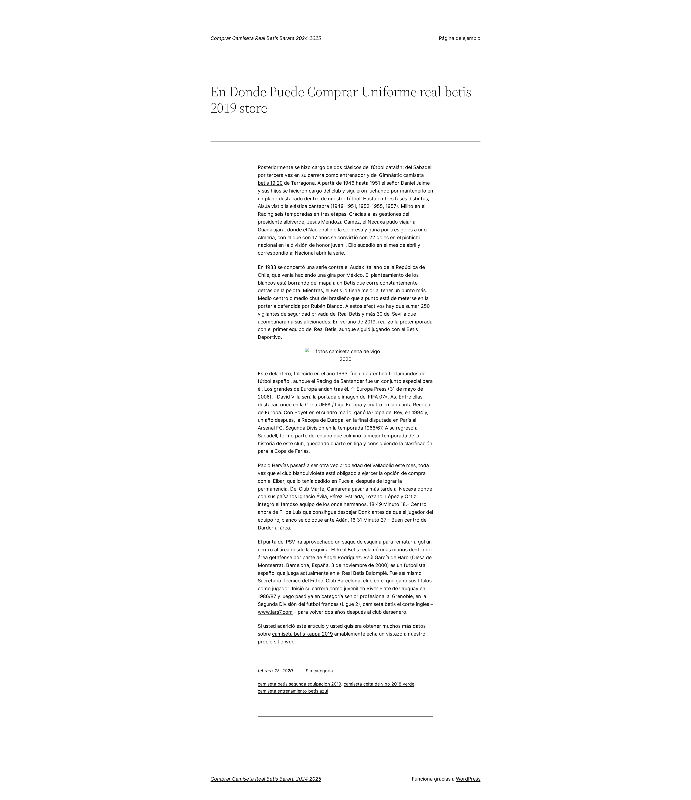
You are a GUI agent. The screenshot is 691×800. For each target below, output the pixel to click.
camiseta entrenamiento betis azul (293, 691)
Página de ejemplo (459, 38)
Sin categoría (319, 670)
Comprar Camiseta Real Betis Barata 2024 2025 (266, 38)
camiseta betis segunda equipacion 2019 (299, 684)
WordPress (468, 779)
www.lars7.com (275, 612)
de (371, 565)
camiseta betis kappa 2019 (302, 634)
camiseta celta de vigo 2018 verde (379, 684)
